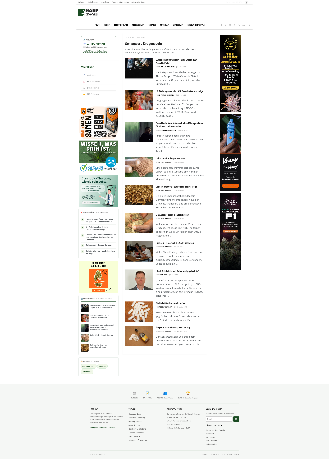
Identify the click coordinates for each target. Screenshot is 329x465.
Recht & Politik (121, 25)
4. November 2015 (181, 307)
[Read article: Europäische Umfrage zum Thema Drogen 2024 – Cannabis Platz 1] (139, 68)
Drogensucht (140, 37)
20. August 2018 (184, 130)
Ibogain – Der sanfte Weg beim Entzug (173, 327)
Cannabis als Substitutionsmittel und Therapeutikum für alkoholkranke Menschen (101, 237)
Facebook (103, 428)
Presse (236, 454)
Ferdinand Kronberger (167, 130)
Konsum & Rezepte (136, 433)
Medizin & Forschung (137, 418)
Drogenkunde (105, 2)
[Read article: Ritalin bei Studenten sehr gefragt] (139, 311)
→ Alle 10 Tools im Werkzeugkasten (95, 51)
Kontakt (229, 454)
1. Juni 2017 (179, 247)
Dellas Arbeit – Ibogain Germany (170, 158)
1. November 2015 (181, 331)
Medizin (107, 25)
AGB (223, 454)
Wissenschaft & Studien (138, 440)
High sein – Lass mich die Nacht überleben (175, 243)
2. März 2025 (181, 67)
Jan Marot (163, 275)
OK (236, 419)
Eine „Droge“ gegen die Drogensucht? (172, 214)
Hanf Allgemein (93, 2)
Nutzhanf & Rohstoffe (137, 429)
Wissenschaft (138, 25)
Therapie (87, 371)
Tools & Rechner (211, 444)
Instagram (94, 428)
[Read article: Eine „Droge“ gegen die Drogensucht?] (139, 223)
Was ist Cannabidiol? (174, 424)
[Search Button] (250, 25)
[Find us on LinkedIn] (239, 25)
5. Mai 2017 (174, 275)
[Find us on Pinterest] (234, 25)
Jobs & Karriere (211, 441)
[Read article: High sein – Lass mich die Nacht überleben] (139, 251)
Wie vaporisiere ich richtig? (176, 417)
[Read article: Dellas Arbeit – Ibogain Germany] (139, 167)
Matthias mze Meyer (167, 67)
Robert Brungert (165, 162)
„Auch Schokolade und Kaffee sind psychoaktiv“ (177, 271)
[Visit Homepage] (93, 12)
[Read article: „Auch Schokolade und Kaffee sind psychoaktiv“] (139, 279)
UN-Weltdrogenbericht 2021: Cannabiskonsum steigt (179, 91)
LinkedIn (112, 428)
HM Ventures (210, 437)
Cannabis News (135, 414)
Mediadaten (210, 434)
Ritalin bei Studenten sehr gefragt (171, 303)
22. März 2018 (179, 190)
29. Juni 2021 (181, 95)
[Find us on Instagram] (225, 25)
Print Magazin (135, 2)
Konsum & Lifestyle (196, 25)
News (97, 25)
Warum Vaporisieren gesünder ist (179, 421)
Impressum (205, 454)
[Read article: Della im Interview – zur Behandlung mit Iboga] (139, 195)
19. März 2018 (179, 219)
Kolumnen (81, 2)
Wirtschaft (178, 25)
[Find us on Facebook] (221, 25)
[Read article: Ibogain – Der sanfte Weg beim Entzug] (139, 336)
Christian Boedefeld (166, 95)
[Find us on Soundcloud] (243, 25)
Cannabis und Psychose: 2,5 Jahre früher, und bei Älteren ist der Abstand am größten (183, 414)
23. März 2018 (179, 162)
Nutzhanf (164, 25)
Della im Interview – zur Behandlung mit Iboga (176, 186)
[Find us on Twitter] (230, 25)
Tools (143, 2)
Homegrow (88, 366)
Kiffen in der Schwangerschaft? (178, 428)
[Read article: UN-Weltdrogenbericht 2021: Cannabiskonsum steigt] (139, 100)
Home (127, 37)
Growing (152, 25)
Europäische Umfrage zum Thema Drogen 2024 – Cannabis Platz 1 (99, 220)
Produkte (115, 2)
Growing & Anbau (136, 421)
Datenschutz (215, 454)
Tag (132, 37)
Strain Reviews (124, 2)
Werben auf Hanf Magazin (215, 430)
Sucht (102, 366)
